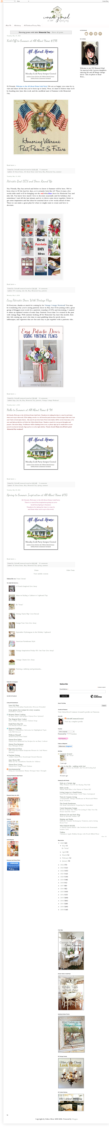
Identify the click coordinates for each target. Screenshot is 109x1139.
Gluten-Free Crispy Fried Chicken (20, 766)
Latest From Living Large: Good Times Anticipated (77, 794)
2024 (62, 865)
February (65, 858)
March (64, 855)
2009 (62, 910)
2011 (62, 904)
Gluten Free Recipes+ (16, 744)
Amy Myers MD (14, 760)
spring (40, 485)
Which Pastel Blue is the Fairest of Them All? (75, 789)
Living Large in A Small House (71, 792)
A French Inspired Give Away (26, 586)
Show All (104, 836)
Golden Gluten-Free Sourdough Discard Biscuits (25, 757)
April (64, 852)
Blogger (74, 1119)
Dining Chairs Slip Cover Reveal (27, 614)
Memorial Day (50, 172)
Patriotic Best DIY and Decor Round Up (29, 181)
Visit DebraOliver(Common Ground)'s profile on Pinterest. (79, 712)
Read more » (11, 165)
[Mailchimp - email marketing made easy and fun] (96, 697)
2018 (62, 883)
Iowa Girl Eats (14, 705)
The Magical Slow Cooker (18, 719)
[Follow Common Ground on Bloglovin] (63, 739)
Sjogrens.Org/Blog (15, 728)
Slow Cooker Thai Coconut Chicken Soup (23, 721)
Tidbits (62, 832)
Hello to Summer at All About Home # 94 (29, 410)
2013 (62, 898)
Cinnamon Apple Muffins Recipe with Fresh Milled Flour (79, 834)
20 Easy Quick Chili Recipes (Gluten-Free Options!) (26, 716)
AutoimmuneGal (14, 769)
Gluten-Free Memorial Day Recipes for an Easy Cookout (28, 741)
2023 (62, 868)
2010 (62, 907)
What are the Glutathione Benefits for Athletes (24, 761)
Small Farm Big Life (16, 724)
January (65, 861)
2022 (62, 871)
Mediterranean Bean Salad (18, 736)
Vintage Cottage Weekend (50, 400)
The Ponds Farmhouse (68, 804)
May (44, 172)
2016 (62, 889)
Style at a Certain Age (67, 783)
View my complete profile (74, 722)
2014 (62, 895)
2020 (62, 877)
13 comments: (43, 398)
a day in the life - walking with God (72, 766)
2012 (62, 901)
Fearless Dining (14, 755)
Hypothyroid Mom (15, 749)
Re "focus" (19, 605)
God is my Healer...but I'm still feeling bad (81, 768)
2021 (62, 874)
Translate (73, 734)
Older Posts (70, 570)
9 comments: (43, 483)
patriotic (44, 291)
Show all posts (57, 32)
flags (14, 400)
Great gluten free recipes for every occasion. (24, 710)
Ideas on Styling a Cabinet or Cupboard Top (32, 595)
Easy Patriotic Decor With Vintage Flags (29, 300)
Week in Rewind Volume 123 (70, 816)
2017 (62, 886)
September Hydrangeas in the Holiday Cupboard (33, 632)
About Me (8, 25)
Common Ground (66, 754)
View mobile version (41, 574)
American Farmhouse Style (25, 641)
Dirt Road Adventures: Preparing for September (76, 805)
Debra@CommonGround (74, 719)
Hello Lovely (64, 788)
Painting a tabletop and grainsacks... (29, 669)
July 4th (24, 291)
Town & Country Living (68, 797)
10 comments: (43, 288)
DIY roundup (17, 291)
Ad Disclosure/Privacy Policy (32, 25)
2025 (62, 843)
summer (58, 172)
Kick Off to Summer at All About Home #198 (32, 41)
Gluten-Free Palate (15, 740)
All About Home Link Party (33, 172)
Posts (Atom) (21, 579)
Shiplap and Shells (66, 819)
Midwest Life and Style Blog (70, 815)
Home (36, 570)
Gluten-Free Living (15, 765)
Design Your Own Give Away (26, 623)
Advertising (17, 25)
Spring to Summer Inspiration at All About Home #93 (37, 495)
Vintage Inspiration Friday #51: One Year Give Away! (35, 651)
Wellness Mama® (15, 735)
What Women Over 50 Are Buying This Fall (75, 785)
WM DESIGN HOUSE (67, 826)
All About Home (18, 172)
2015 (62, 892)
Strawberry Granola (15, 711)
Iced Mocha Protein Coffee (18, 725)
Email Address (64, 689)
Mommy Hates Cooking (17, 715)
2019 (62, 880)
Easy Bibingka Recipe (16, 746)
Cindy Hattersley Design (68, 808)
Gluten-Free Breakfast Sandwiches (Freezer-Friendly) (27, 707)
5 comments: (44, 169)
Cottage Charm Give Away (25, 660)
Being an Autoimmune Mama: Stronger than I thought (27, 771)
